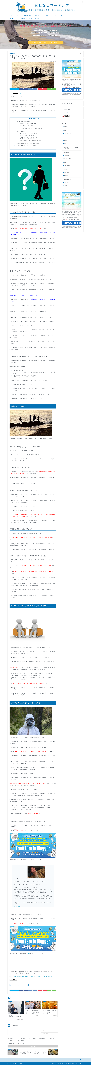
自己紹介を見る (18, 906)
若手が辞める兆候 (21, 131)
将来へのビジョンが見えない (26, 125)
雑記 (65, 137)
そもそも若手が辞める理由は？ (24, 121)
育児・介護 (66, 172)
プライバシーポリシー (13, 1063)
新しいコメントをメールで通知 (16, 1040)
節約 (65, 143)
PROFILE (18, 15)
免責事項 (20, 1063)
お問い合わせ (38, 15)
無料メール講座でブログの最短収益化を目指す (45, 42)
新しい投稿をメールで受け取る (16, 1043)
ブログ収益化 (67, 152)
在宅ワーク (66, 126)
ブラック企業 (67, 165)
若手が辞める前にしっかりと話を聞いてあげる (28, 143)
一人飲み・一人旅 (68, 185)
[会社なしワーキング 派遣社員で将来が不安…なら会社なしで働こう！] (45, 13)
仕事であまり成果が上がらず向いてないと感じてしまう (32, 126)
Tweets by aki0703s (67, 103)
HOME (10, 15)
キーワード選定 (67, 158)
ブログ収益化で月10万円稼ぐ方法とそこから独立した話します (24, 18)
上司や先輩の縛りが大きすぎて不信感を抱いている (31, 128)
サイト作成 (66, 155)
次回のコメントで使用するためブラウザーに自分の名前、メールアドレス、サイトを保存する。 (32, 1038)
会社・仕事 (12, 53)
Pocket (20, 93)
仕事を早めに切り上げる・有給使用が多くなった (31, 140)
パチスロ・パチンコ (69, 133)
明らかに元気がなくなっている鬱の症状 (29, 133)
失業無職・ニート (68, 175)
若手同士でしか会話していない (27, 138)
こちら (28, 859)
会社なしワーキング (69, 169)
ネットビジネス (67, 179)
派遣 (65, 130)
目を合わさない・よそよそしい (27, 135)
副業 (65, 162)
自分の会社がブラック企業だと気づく (28, 123)
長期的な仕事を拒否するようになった (28, 137)
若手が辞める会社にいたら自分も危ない (26, 145)
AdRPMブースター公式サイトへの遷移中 (54, 15)
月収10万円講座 (27, 15)
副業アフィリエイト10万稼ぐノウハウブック (71, 148)
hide (37, 118)
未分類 (65, 140)
